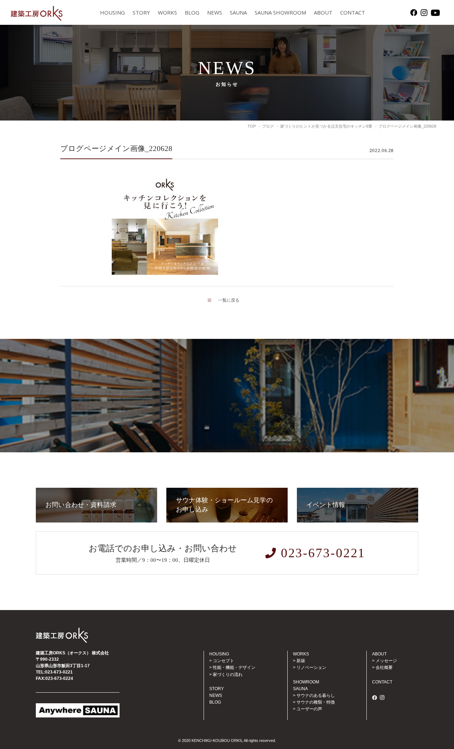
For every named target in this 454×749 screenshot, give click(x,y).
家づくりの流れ (228, 674)
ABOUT (323, 12)
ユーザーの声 (309, 708)
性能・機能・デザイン (234, 667)
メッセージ (386, 660)
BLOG (192, 12)
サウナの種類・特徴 (316, 702)
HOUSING (112, 12)
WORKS (167, 12)
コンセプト (223, 660)
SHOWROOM (306, 682)
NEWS (214, 12)
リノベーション (311, 667)
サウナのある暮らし (316, 695)
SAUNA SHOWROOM (280, 12)
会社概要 (384, 667)
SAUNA (238, 12)
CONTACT (352, 12)
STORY (141, 12)
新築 (301, 660)
